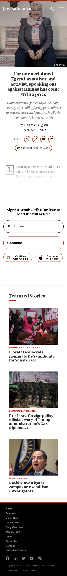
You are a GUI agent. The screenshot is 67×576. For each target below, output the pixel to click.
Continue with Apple (52, 257)
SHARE (17, 139)
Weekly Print (13, 532)
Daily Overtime (14, 527)
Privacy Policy (12, 570)
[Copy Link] (35, 139)
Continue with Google (20, 257)
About (9, 536)
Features (11, 513)
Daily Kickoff (13, 523)
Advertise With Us (16, 550)
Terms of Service (30, 570)
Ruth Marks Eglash (36, 125)
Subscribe (11, 541)
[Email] (43, 139)
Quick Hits (12, 518)
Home (9, 509)
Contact (10, 546)
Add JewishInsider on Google (35, 148)
